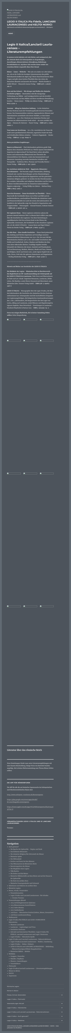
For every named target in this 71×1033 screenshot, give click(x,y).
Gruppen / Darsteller (17, 956)
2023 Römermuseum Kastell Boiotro (22, 905)
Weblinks (12, 954)
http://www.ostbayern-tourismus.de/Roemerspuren (25, 794)
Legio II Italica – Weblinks (15, 1020)
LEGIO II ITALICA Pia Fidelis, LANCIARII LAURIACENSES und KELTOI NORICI (31, 23)
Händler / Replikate (17, 959)
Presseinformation (16, 893)
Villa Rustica (14, 871)
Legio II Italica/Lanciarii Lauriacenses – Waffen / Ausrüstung (31, 942)
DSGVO (11, 973)
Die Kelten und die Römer (19, 873)
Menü (10, 33)
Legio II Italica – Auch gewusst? (18, 1016)
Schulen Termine (18, 898)
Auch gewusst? (14, 847)
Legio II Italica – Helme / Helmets (22, 944)
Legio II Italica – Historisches (16, 1008)
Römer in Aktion (14, 971)
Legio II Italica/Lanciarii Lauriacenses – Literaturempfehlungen (30, 968)
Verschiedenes (15, 963)
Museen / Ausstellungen (18, 961)
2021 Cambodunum (17, 910)
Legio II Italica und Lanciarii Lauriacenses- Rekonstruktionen (30, 939)
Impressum (13, 976)
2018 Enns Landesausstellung (20, 915)
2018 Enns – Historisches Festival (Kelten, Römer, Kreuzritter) (32, 912)
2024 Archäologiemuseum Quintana (22, 903)
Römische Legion (15, 888)
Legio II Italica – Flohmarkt (16, 999)
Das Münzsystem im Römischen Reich (23, 864)
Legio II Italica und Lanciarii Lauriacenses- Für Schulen (29, 895)
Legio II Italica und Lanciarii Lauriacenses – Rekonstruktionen (28, 1012)
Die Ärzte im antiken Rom (19, 881)
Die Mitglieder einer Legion (19, 869)
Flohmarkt (12, 966)
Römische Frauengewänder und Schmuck (24, 883)
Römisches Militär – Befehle (20, 951)
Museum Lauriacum (17, 924)
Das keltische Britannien (18, 851)
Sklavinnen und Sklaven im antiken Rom (23, 886)
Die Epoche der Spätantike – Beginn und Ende (26, 849)
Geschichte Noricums (17, 929)
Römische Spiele (16, 856)
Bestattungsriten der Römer (20, 866)
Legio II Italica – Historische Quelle (22, 937)
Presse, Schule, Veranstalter (18, 890)
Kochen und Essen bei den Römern (22, 861)
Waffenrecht (13, 917)
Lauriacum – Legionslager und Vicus (23, 927)
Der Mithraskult (15, 859)
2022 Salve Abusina (17, 907)
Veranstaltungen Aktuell (17, 900)
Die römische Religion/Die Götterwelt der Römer (27, 854)
